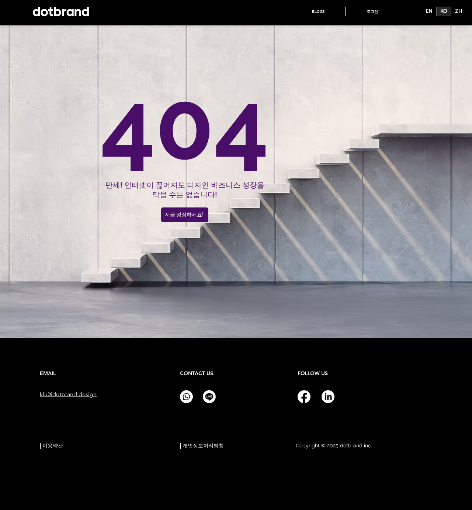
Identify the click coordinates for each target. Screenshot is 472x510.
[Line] (209, 396)
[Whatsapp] (186, 396)
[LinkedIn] (328, 396)
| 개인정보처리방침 (202, 445)
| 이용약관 (51, 445)
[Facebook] (304, 396)
